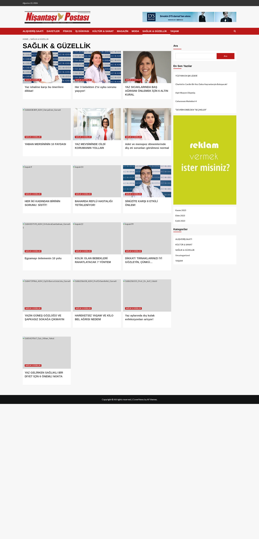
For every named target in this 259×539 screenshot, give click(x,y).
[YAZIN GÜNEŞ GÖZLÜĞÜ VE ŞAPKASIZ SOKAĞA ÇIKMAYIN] (47, 295)
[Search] (234, 31)
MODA (135, 31)
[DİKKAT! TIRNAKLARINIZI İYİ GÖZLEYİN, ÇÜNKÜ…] (147, 238)
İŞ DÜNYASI (82, 31)
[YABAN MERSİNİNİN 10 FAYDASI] (47, 124)
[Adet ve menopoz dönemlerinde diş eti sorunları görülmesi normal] (147, 124)
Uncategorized (182, 255)
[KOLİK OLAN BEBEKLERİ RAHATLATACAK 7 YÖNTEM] (97, 238)
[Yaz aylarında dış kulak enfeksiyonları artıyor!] (147, 295)
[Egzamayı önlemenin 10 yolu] (47, 238)
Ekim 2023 (180, 215)
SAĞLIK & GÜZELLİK (154, 31)
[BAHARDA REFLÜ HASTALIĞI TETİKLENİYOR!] (97, 181)
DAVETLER (53, 31)
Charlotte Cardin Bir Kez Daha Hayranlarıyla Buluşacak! (201, 84)
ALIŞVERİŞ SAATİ (33, 31)
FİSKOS (67, 31)
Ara (175, 45)
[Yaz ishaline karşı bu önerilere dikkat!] (47, 67)
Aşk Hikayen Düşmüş (185, 92)
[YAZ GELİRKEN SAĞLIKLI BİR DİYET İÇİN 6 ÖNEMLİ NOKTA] (47, 353)
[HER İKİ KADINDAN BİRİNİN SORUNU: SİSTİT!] (47, 181)
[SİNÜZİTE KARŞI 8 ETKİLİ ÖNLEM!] (147, 181)
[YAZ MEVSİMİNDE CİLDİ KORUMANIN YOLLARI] (97, 124)
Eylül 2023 (180, 221)
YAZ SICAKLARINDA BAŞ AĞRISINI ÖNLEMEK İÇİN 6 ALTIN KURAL (146, 91)
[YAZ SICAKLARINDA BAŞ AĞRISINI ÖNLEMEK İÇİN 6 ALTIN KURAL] (147, 67)
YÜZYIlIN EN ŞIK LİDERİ (186, 75)
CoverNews (138, 399)
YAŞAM (174, 31)
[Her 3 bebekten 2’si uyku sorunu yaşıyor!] (97, 67)
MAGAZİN (122, 31)
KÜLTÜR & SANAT (103, 31)
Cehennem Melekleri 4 (186, 101)
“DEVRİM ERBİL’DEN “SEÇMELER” (191, 110)
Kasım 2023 (180, 210)
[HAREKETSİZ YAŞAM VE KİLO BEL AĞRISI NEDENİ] (97, 295)
